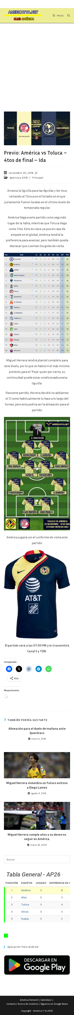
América (25, 890)
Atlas (24, 897)
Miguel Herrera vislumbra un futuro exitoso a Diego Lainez (37, 785)
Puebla (25, 918)
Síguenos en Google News (54, 1003)
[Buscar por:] (67, 15)
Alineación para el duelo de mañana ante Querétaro (37, 730)
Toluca (25, 904)
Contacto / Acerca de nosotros (22, 1003)
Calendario (46, 999)
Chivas (25, 911)
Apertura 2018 (19, 177)
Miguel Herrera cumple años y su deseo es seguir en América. (37, 836)
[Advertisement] (37, 62)
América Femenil (29, 999)
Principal (37, 177)
